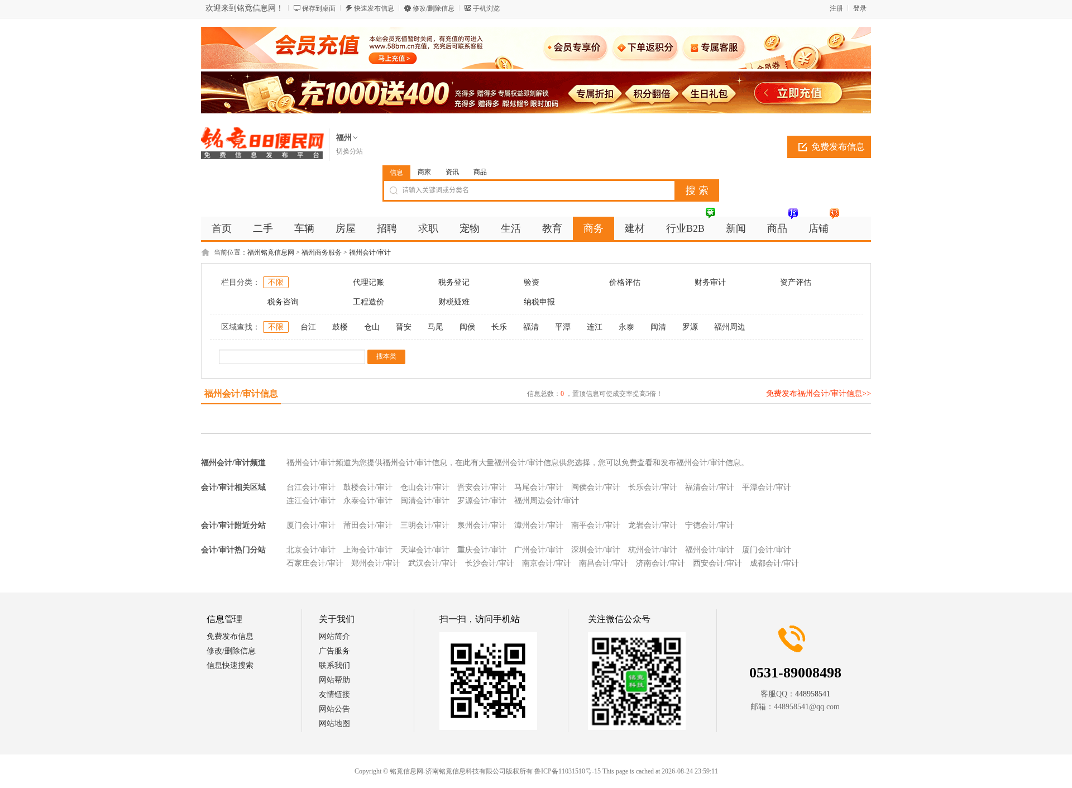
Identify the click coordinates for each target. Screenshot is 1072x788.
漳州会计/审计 (538, 525)
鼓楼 (340, 327)
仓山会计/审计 (424, 487)
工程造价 (368, 302)
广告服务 (334, 651)
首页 (222, 228)
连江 (594, 327)
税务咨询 (283, 302)
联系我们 (334, 665)
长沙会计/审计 (489, 563)
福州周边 (729, 327)
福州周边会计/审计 (546, 500)
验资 (531, 282)
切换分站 (349, 151)
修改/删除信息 (433, 8)
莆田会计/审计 (368, 525)
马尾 (435, 327)
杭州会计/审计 (652, 550)
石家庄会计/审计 (314, 563)
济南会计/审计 (660, 563)
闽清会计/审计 (424, 500)
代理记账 (368, 282)
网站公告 (334, 709)
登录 (860, 8)
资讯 (452, 172)
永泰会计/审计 (368, 500)
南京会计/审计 (546, 563)
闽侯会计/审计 (595, 487)
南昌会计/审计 (603, 563)
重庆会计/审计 (481, 550)
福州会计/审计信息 (241, 393)
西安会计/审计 (717, 563)
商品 (480, 172)
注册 (836, 8)
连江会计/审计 (311, 500)
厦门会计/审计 (311, 525)
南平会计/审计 (595, 525)
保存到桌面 (319, 8)
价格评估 (624, 282)
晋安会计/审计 (481, 487)
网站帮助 (334, 680)
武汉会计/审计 (432, 563)
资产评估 (795, 282)
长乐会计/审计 (652, 487)
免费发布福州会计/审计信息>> (818, 393)
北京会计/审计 (311, 550)
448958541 (812, 694)
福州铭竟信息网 (270, 252)
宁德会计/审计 (709, 525)
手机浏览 (486, 8)
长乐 (499, 327)
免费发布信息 (838, 146)
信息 (396, 172)
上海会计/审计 (368, 550)
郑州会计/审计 (375, 563)
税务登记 (454, 282)
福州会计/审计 (370, 252)
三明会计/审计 (424, 525)
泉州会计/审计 (481, 525)
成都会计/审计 (774, 563)
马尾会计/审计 (538, 487)
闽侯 (467, 327)
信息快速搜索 (230, 665)
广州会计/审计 (538, 550)
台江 (308, 327)
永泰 (626, 327)
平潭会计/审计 (766, 487)
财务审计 (710, 282)
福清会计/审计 (709, 487)
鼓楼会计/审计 (368, 487)
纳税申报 (539, 302)
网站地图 (334, 723)
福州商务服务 (322, 252)
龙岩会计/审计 (652, 525)
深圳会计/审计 (595, 550)
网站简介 (334, 636)
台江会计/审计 (311, 487)
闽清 (658, 327)
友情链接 (334, 694)
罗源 (690, 327)
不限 (276, 282)
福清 (531, 327)
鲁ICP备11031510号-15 (567, 771)
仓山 (372, 327)
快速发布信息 (374, 8)
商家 (424, 172)
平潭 (563, 327)
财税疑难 (454, 302)
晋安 (403, 327)
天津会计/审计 (424, 550)
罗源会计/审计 (481, 500)
